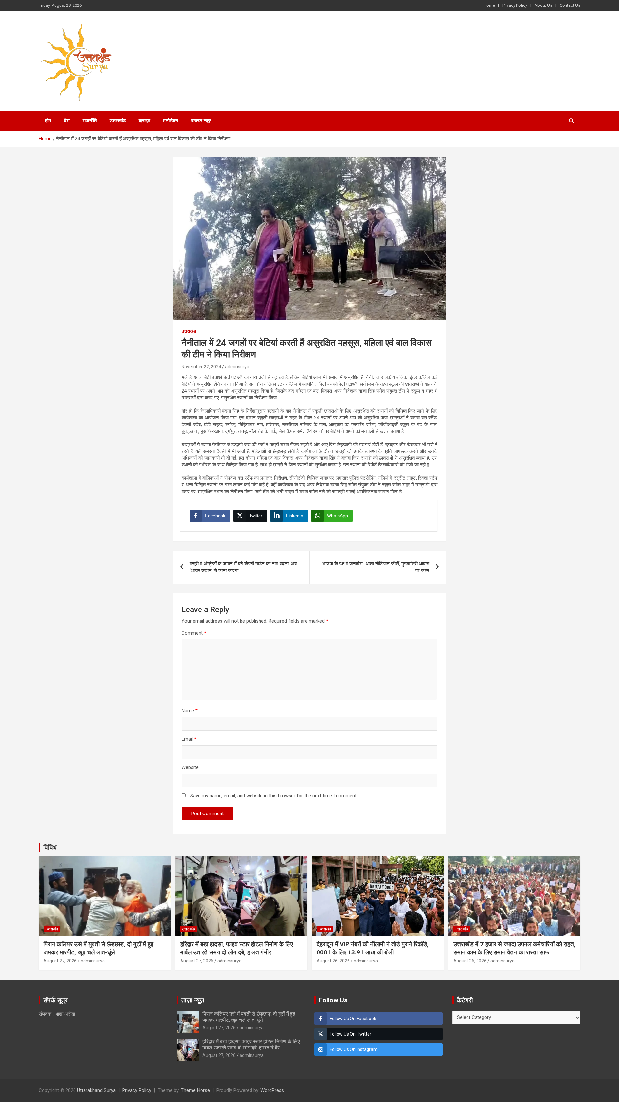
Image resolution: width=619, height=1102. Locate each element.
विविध (50, 847)
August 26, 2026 (333, 960)
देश (67, 120)
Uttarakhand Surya (96, 1090)
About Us (543, 5)
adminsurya (237, 366)
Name (190, 711)
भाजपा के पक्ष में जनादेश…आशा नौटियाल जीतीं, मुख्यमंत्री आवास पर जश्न (375, 567)
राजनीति (90, 120)
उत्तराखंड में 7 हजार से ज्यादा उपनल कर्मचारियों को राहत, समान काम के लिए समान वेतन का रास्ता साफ (514, 948)
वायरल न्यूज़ (201, 120)
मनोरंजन (170, 120)
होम (48, 120)
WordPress (272, 1090)
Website (190, 767)
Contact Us (570, 5)
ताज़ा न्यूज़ (192, 1000)
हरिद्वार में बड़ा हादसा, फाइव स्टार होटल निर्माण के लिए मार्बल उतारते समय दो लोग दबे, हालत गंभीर (236, 948)
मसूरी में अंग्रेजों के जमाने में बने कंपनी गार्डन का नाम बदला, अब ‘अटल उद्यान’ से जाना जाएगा (243, 567)
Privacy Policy (514, 5)
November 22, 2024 (201, 366)
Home (489, 5)
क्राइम (144, 120)
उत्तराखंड (118, 120)
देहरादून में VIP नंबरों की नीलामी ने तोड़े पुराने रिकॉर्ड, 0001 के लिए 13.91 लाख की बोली (373, 948)
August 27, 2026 (60, 960)
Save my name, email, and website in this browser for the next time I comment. (274, 796)
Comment (194, 633)
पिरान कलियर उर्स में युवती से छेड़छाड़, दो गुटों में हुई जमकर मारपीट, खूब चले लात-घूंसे (98, 948)
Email (189, 739)
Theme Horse (195, 1090)
